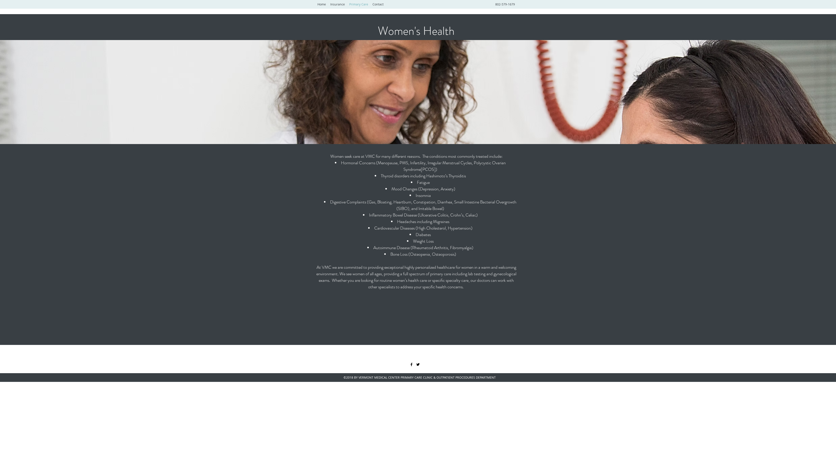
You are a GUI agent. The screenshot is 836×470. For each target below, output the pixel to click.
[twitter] (418, 364)
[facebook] (411, 364)
